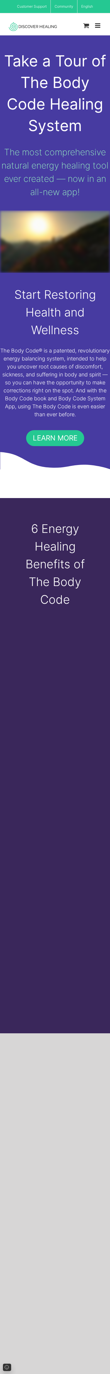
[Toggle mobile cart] (86, 25)
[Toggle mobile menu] (98, 25)
